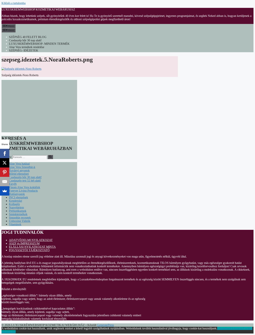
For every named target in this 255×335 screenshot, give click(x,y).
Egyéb (13, 183)
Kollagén (14, 204)
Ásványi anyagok (19, 170)
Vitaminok (15, 224)
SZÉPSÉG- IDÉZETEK (23, 50)
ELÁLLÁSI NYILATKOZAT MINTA (32, 246)
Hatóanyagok (17, 194)
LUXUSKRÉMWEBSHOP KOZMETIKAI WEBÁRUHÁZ (38, 9)
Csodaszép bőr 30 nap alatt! (25, 40)
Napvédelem (16, 207)
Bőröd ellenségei (19, 173)
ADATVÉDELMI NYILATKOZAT (31, 240)
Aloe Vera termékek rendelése (26, 47)
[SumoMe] (4, 191)
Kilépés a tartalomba (13, 3)
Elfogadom (223, 328)
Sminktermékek (18, 214)
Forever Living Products (23, 190)
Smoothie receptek (20, 217)
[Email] (4, 181)
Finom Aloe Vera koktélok (24, 187)
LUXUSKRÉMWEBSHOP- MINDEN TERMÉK (39, 43)
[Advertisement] (39, 106)
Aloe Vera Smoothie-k (22, 167)
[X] (4, 163)
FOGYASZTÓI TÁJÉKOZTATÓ (29, 250)
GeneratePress (105, 325)
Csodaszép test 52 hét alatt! (25, 180)
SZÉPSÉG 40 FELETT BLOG (27, 37)
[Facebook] (4, 153)
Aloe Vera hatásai (19, 163)
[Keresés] (50, 157)
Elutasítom (236, 328)
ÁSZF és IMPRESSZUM (24, 243)
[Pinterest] (4, 172)
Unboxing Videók (19, 221)
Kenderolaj (15, 200)
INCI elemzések (18, 197)
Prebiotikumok (17, 210)
